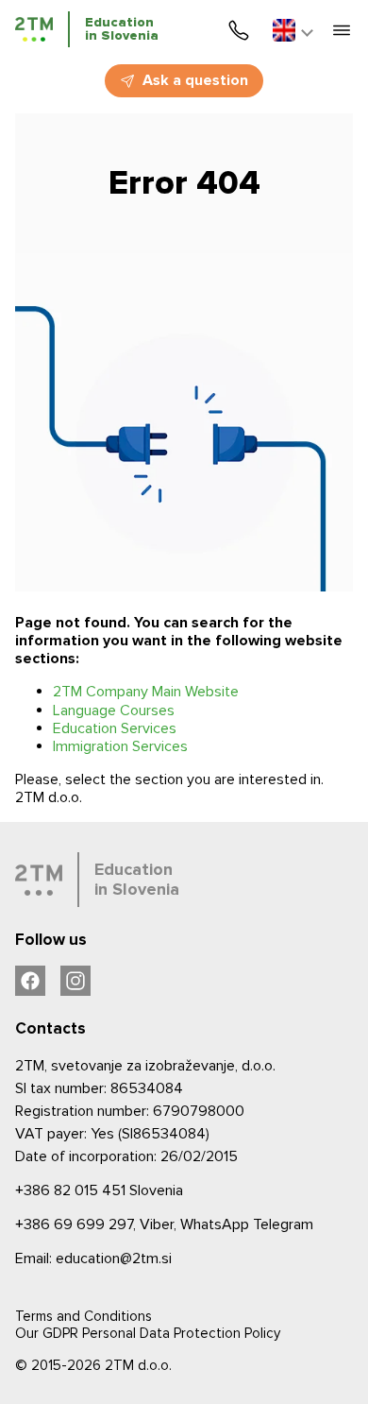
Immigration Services (120, 746)
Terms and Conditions (83, 1316)
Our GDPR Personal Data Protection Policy (147, 1333)
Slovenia (99, 1190)
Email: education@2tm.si (93, 1258)
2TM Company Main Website (146, 691)
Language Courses (114, 710)
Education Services (114, 728)
